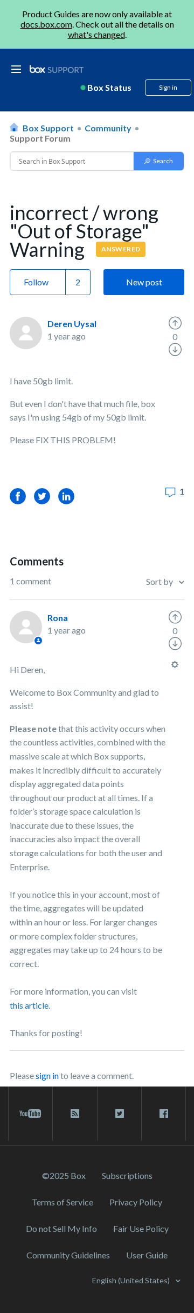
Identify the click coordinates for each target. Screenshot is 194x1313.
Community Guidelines (68, 1255)
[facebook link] (163, 1114)
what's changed (96, 34)
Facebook (18, 496)
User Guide (147, 1255)
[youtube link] (30, 1114)
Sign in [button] (168, 87)
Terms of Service (62, 1202)
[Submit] (159, 161)
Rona (57, 617)
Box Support (48, 128)
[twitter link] (119, 1114)
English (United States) (131, 1280)
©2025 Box (64, 1175)
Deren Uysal (71, 323)
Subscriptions (127, 1175)
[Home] (57, 69)
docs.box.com (46, 24)
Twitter (42, 496)
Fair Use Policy (141, 1228)
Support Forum (40, 138)
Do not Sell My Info (61, 1228)
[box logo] (57, 69)
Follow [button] (36, 282)
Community (108, 128)
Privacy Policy (135, 1202)
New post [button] (144, 282)
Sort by (160, 581)
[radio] (175, 323)
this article (29, 1005)
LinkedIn (66, 496)
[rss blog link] (74, 1114)
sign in (47, 1075)
